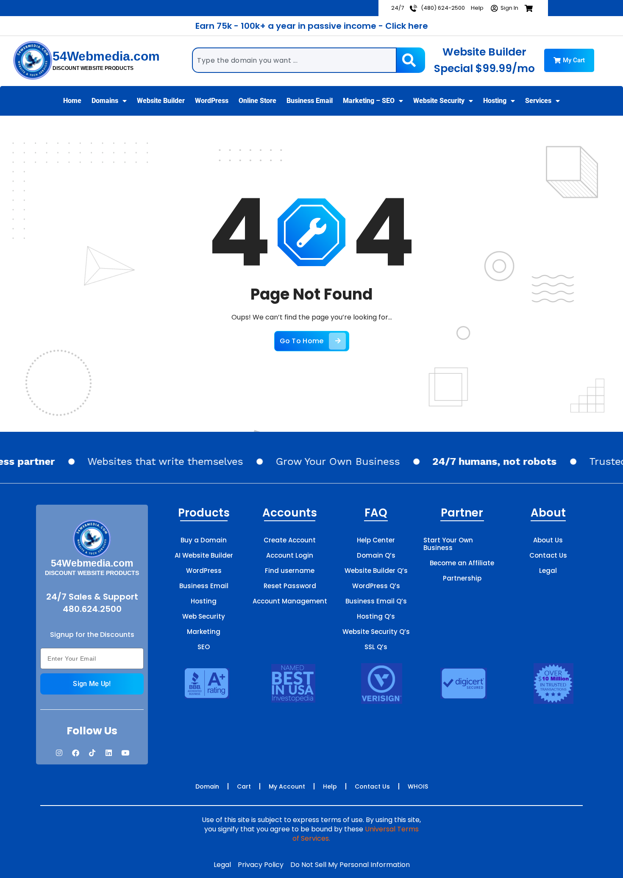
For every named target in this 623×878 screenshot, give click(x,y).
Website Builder (161, 101)
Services (538, 101)
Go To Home (302, 341)
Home (72, 101)
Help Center (376, 540)
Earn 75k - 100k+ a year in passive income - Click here (311, 26)
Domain (207, 786)
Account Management (290, 601)
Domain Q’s (376, 555)
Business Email (309, 101)
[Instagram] (59, 753)
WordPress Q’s (376, 585)
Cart (244, 786)
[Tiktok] (92, 753)
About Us (548, 540)
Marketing (203, 631)
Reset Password (290, 585)
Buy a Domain (204, 540)
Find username (289, 570)
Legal (548, 570)
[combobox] (294, 60)
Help (330, 786)
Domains (105, 101)
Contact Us (548, 555)
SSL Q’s (375, 646)
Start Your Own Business (448, 544)
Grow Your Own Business (328, 461)
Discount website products (93, 68)
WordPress (211, 101)
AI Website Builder (204, 555)
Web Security (203, 616)
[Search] (411, 60)
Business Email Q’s (376, 601)
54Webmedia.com (106, 56)
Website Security (438, 101)
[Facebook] (75, 753)
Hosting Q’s (376, 616)
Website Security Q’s (376, 631)
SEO (203, 646)
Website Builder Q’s (376, 570)
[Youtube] (125, 753)
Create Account (290, 540)
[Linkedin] (108, 753)
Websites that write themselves (155, 461)
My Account (287, 786)
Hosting (494, 101)
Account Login (289, 555)
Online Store (257, 101)
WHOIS (418, 786)
